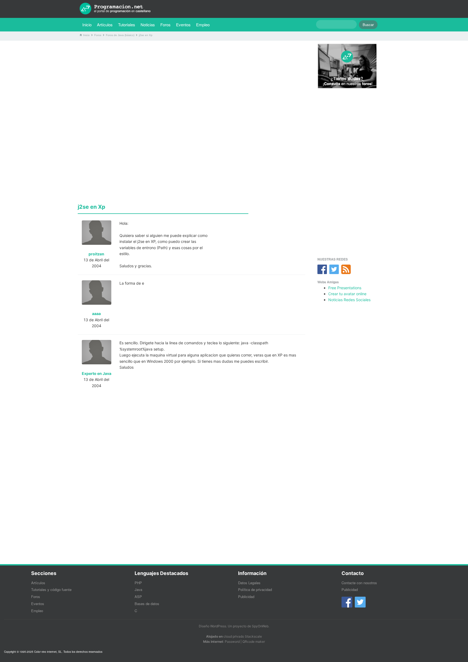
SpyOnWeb (260, 626)
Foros (165, 24)
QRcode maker (253, 641)
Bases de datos (147, 603)
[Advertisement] (191, 83)
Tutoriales (128, 24)
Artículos (105, 24)
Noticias (148, 24)
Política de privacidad (255, 589)
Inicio (87, 24)
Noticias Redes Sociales (349, 299)
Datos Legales (249, 582)
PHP (138, 582)
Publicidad (246, 596)
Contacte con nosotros (359, 582)
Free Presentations (344, 287)
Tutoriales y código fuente (51, 589)
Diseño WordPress (212, 626)
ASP (138, 596)
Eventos (183, 24)
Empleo (203, 24)
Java (138, 589)
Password (232, 641)
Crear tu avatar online (347, 293)
